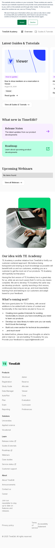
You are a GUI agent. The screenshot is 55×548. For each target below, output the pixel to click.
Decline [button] (33, 22)
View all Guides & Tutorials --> (17, 105)
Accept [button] (22, 22)
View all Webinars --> (13, 183)
